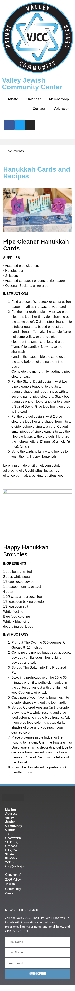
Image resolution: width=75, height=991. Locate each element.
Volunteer (61, 108)
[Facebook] (9, 125)
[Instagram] (30, 125)
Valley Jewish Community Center (32, 84)
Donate (12, 99)
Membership (59, 99)
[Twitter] (20, 125)
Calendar (33, 99)
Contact (39, 108)
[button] (37, 142)
